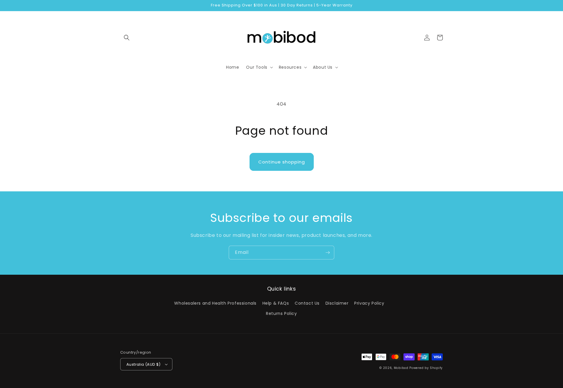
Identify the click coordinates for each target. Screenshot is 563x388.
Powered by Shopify (426, 368)
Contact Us (307, 303)
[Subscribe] (327, 252)
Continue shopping (281, 162)
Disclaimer (337, 303)
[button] (126, 37)
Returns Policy (281, 313)
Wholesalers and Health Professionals (215, 303)
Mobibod (401, 368)
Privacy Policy (369, 303)
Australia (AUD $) (143, 364)
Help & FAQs (275, 303)
